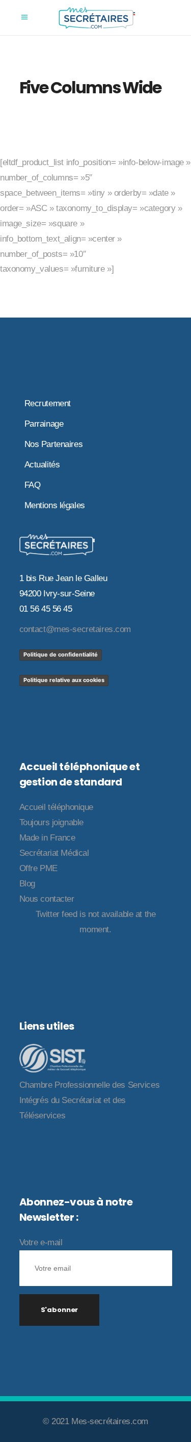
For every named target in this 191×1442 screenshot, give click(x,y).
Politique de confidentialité (60, 654)
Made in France (47, 838)
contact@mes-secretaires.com (75, 629)
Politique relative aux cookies (63, 680)
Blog (27, 883)
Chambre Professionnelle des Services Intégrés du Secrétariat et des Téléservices (89, 1100)
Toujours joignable (51, 822)
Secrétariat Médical (54, 853)
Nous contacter (46, 899)
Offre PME (38, 868)
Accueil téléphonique (56, 807)
